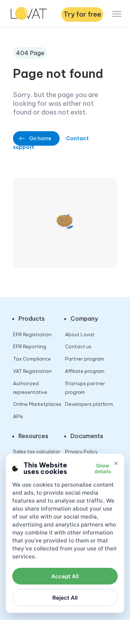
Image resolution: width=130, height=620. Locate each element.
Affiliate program (84, 371)
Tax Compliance (32, 359)
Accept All (65, 576)
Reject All (65, 597)
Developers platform (89, 404)
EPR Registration (32, 334)
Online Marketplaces (37, 404)
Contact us (78, 346)
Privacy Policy (81, 451)
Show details (103, 468)
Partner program (84, 359)
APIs (18, 416)
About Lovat (80, 334)
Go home (40, 138)
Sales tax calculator (36, 451)
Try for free (82, 14)
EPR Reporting (29, 346)
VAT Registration (32, 371)
